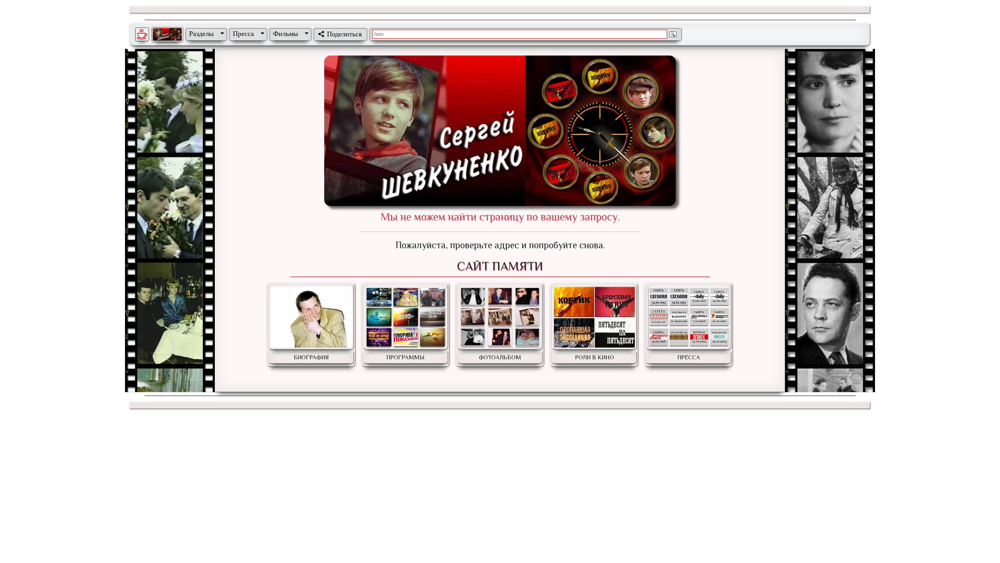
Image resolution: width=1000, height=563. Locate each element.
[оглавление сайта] (167, 34)
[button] (205, 34)
